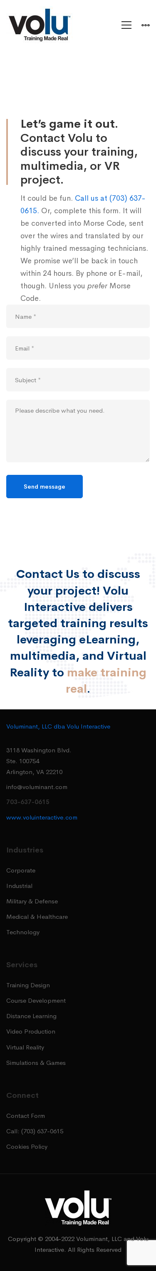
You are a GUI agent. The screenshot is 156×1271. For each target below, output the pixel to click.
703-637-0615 (28, 802)
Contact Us (47, 574)
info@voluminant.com (36, 787)
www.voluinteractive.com (41, 817)
